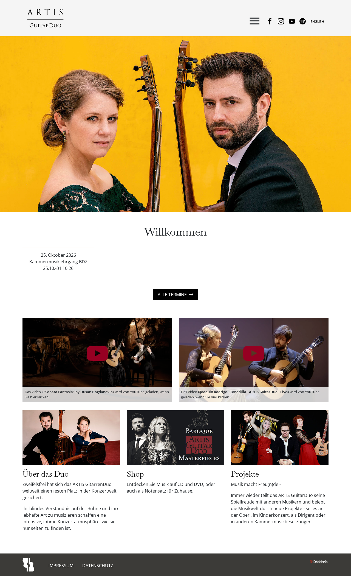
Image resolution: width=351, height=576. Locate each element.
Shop (135, 474)
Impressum (61, 566)
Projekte (245, 474)
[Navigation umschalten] (254, 21)
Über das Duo (45, 474)
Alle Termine (173, 295)
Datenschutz (97, 566)
